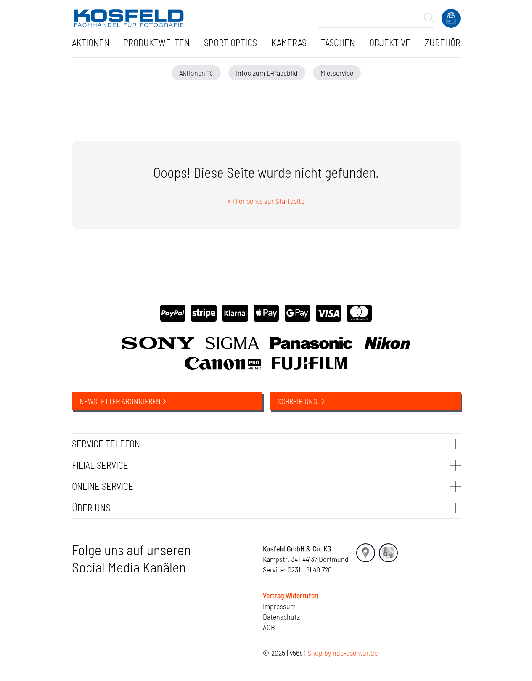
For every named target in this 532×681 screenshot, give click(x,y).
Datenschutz (281, 616)
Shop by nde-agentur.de (342, 652)
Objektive (389, 42)
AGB (269, 627)
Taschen (338, 42)
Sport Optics (230, 42)
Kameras (289, 42)
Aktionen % (196, 72)
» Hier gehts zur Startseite (266, 200)
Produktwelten (156, 42)
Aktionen (90, 42)
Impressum (279, 606)
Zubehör (443, 42)
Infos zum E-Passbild (267, 72)
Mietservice (336, 72)
